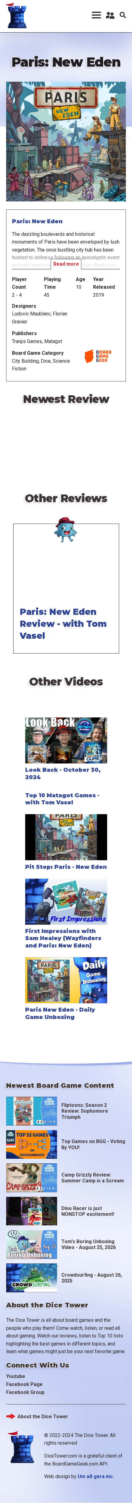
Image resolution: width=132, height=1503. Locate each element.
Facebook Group (25, 1392)
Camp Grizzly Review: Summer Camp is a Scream (92, 1178)
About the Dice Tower (42, 1416)
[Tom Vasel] (66, 523)
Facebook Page (24, 1384)
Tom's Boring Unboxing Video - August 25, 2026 (88, 1244)
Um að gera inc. (96, 1476)
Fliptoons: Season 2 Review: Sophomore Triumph (84, 1111)
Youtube (15, 1376)
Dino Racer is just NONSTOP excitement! (87, 1211)
